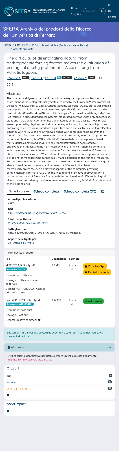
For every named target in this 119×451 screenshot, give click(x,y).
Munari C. (80, 78)
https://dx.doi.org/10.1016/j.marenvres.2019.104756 (37, 213)
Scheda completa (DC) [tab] (80, 191)
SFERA (7, 45)
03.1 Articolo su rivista (20, 49)
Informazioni (17, 347)
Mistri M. (50, 78)
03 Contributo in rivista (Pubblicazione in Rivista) (59, 45)
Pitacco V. (14, 78)
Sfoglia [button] (75, 14)
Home (74, 8)
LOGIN (112, 17)
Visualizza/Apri (96, 266)
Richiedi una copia (98, 272)
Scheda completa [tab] (46, 191)
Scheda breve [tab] (19, 191)
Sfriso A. (37, 78)
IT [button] (109, 5)
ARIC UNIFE (21, 45)
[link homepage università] (34, 11)
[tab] (103, 191)
